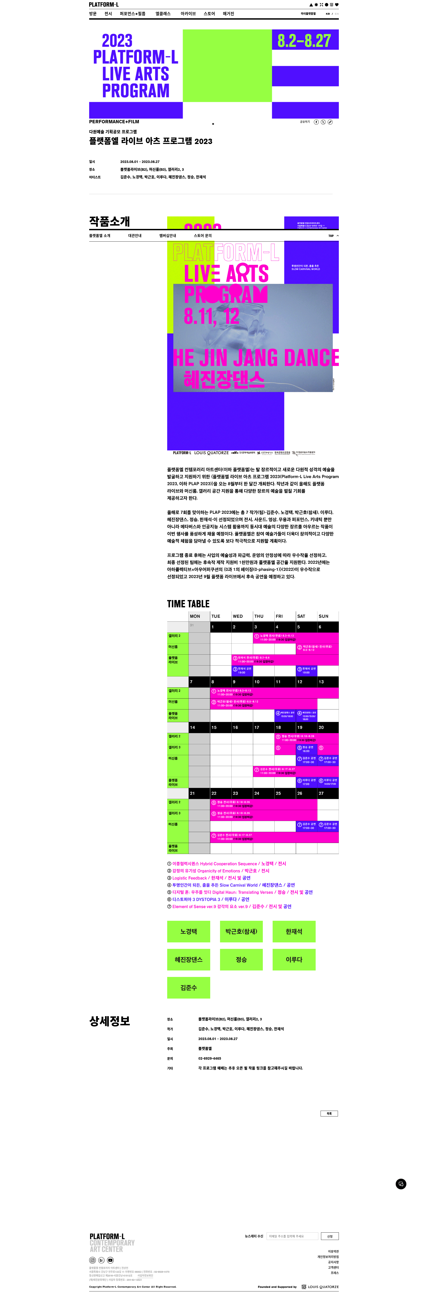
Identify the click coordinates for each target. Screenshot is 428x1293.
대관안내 (135, 236)
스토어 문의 (203, 236)
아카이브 (188, 13)
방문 (93, 13)
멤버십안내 (167, 236)
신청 (330, 1236)
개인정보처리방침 (328, 1256)
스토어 (209, 13)
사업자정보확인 (145, 1275)
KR (328, 13)
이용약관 (333, 1251)
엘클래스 (163, 13)
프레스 (335, 1272)
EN (337, 13)
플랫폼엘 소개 (99, 236)
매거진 (228, 13)
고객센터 (333, 1267)
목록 (329, 1113)
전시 (108, 13)
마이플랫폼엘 (308, 13)
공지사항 (333, 1262)
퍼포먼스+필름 (133, 13)
